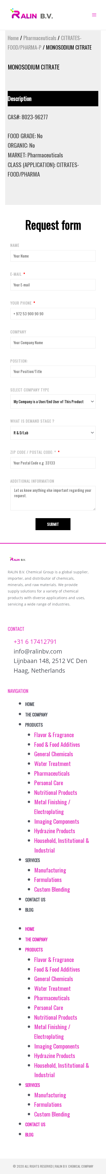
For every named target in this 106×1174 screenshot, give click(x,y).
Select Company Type (29, 389)
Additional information (32, 481)
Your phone (21, 303)
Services (32, 860)
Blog (29, 910)
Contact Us (35, 900)
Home (13, 38)
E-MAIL (16, 274)
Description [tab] (20, 98)
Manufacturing (50, 870)
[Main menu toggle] (94, 14)
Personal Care (48, 782)
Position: (19, 361)
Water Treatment (52, 763)
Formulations (48, 879)
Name (14, 245)
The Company (36, 715)
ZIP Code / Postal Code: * (33, 452)
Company (18, 331)
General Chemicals (53, 753)
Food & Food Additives (57, 744)
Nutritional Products (55, 792)
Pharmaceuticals (39, 38)
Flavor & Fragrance (54, 734)
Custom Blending (52, 889)
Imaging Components (56, 821)
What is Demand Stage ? (32, 421)
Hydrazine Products (54, 830)
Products (34, 725)
